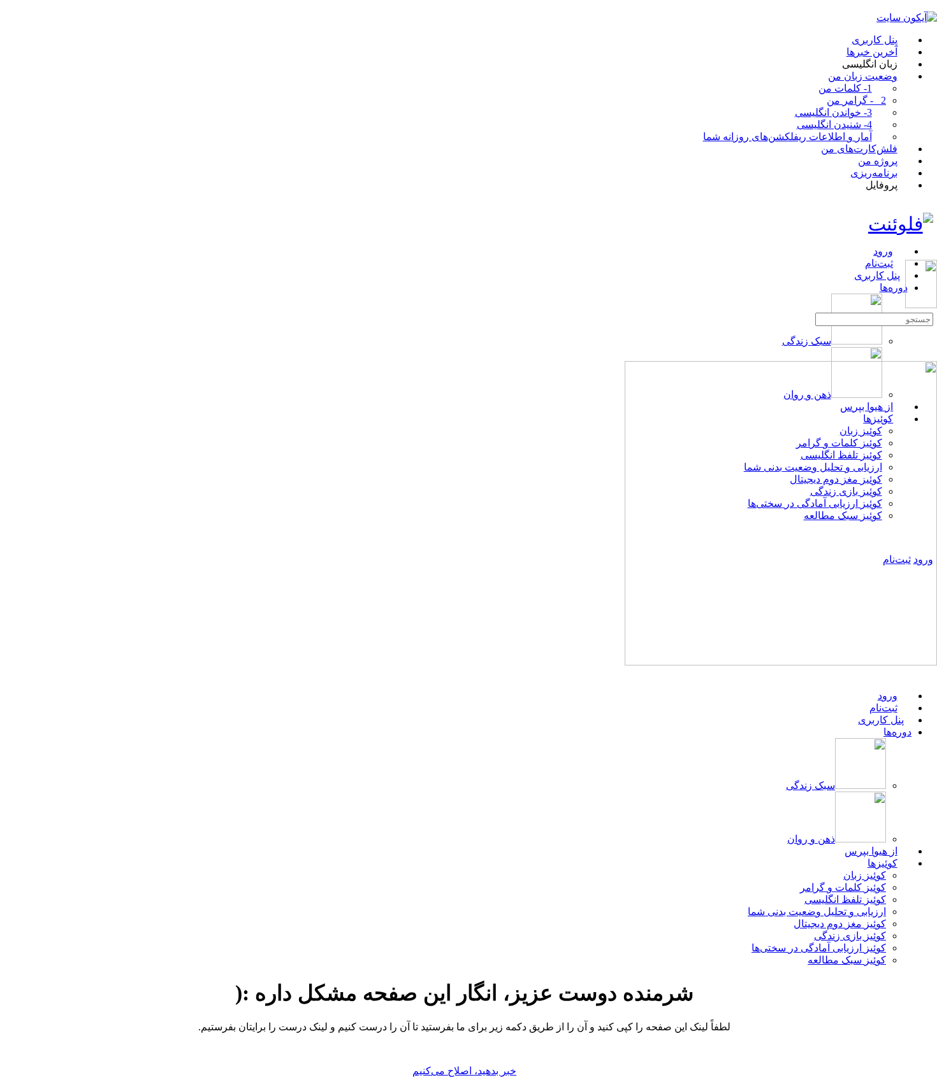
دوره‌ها (897, 732)
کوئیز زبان (864, 875)
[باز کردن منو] (930, 254)
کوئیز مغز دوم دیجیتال (840, 923)
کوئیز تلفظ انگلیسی (845, 899)
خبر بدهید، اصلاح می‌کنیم (464, 1070)
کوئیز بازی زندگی (850, 935)
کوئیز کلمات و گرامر (843, 887)
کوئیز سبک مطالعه (847, 960)
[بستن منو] (930, 673)
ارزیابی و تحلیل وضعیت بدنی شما (817, 911)
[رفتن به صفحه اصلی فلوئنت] (900, 223)
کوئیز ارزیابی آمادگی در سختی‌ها (819, 947)
